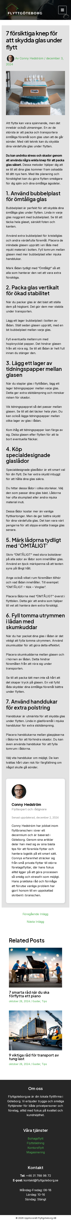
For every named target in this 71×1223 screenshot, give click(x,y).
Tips (44, 1001)
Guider (36, 1001)
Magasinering (35, 1152)
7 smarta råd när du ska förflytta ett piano (29, 994)
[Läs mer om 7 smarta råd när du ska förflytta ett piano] (35, 967)
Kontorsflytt (35, 1148)
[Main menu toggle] (62, 10)
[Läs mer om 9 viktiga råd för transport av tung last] (35, 1030)
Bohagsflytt (35, 1138)
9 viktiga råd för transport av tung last (34, 1057)
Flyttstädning (35, 1143)
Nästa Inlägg (35, 921)
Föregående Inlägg (35, 914)
